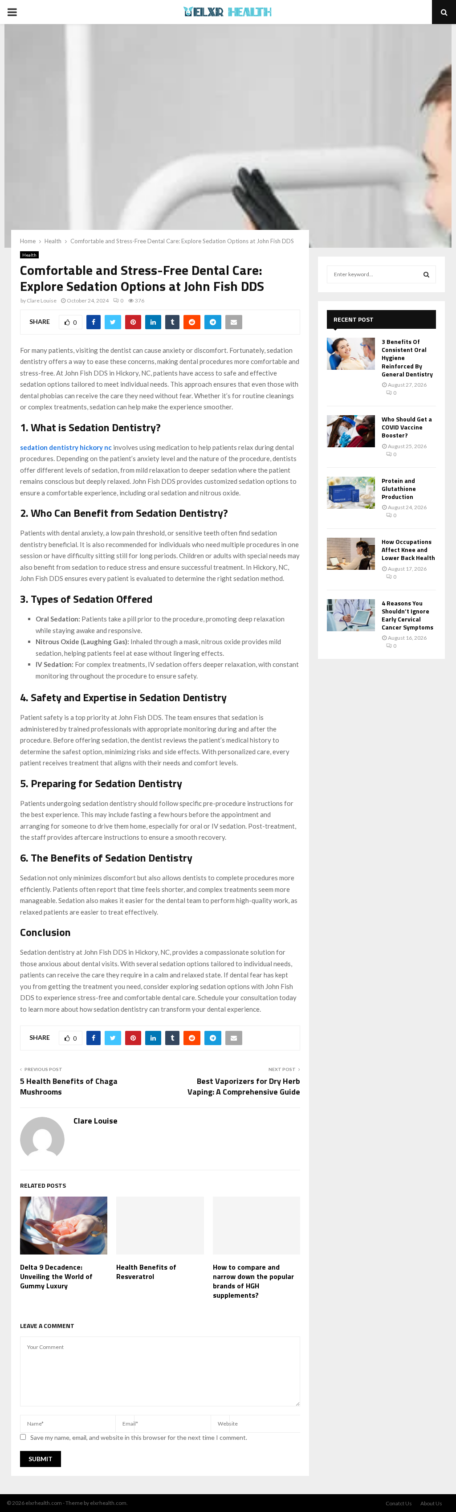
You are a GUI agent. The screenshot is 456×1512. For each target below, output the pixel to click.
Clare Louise (42, 300)
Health (29, 254)
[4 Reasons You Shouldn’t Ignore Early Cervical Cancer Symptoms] (351, 615)
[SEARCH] (426, 274)
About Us (431, 1503)
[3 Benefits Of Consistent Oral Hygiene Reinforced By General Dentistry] (351, 354)
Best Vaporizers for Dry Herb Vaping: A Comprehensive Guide (243, 1086)
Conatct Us (399, 1503)
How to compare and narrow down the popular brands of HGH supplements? (253, 1281)
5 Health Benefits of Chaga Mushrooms (69, 1086)
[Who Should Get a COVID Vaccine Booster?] (351, 431)
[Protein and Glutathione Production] (351, 493)
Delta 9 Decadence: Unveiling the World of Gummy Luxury (56, 1276)
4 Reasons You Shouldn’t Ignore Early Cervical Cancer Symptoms (407, 615)
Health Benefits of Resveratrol (146, 1272)
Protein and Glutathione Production (399, 488)
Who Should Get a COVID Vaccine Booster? (407, 427)
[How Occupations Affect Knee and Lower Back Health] (351, 554)
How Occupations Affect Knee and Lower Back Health (408, 549)
